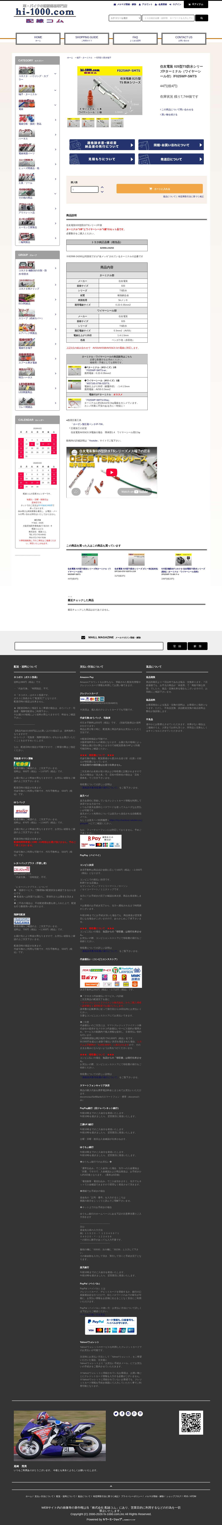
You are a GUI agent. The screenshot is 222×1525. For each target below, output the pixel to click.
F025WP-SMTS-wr (96, 370)
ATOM (193, 1496)
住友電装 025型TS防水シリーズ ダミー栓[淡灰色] (136, 569)
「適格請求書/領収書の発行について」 (99, 787)
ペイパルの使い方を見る (92, 1314)
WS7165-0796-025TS (98, 383)
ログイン (177, 4)
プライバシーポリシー (131, 1496)
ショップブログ (173, 1496)
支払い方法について (44, 1496)
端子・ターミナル (84, 58)
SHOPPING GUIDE (86, 39)
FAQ (135, 39)
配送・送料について (65, 1496)
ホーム (70, 58)
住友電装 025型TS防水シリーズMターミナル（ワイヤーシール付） (89, 570)
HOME (38, 39)
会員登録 (162, 4)
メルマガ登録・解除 (126, 4)
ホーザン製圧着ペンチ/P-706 (88, 424)
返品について (169, 196)
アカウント (147, 4)
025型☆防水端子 (103, 58)
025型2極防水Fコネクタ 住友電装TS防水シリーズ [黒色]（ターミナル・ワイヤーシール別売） (183, 570)
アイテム (197, 4)
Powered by (94, 1519)
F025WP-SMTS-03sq (98, 400)
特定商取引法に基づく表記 (191, 196)
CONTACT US (183, 39)
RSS (186, 1496)
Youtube (93, 440)
